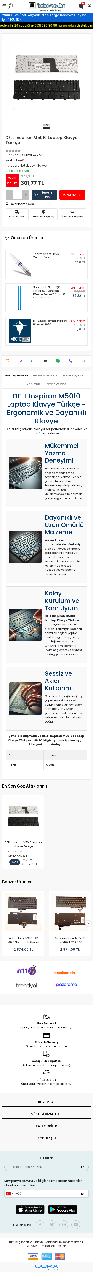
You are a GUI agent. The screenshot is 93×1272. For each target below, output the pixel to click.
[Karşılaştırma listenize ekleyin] (46, 361)
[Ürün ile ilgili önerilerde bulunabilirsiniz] (84, 361)
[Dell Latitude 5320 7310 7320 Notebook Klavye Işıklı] (23, 913)
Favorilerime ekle (21, 204)
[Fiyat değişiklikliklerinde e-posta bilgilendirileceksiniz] (59, 361)
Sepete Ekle (46, 194)
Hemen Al (74, 194)
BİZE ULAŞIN (46, 1138)
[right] (88, 923)
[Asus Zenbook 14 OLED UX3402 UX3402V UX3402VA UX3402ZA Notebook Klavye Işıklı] (69, 913)
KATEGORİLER (46, 1126)
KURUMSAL (46, 1102)
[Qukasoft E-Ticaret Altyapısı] (46, 1267)
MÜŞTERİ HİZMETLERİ (47, 1114)
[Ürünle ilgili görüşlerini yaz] (34, 361)
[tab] (16, 375)
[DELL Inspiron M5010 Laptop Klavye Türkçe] (23, 817)
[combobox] (9, 1193)
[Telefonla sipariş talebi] (71, 361)
